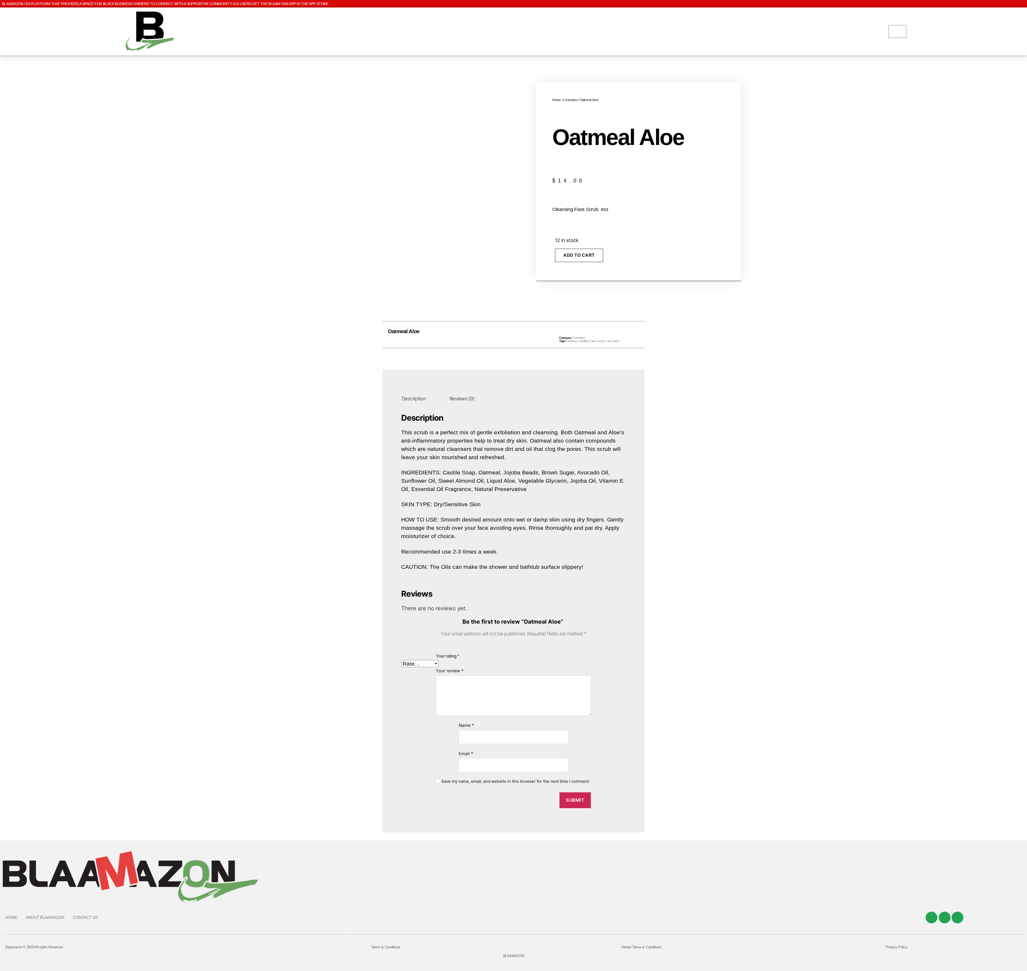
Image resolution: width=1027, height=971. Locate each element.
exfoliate (583, 341)
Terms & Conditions (385, 947)
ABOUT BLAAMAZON (45, 917)
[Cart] (897, 31)
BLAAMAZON (513, 956)
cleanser (571, 341)
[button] (502, 335)
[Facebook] (931, 917)
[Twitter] (945, 917)
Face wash (612, 341)
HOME (11, 917)
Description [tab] (414, 398)
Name (466, 725)
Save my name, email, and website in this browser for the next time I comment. (515, 781)
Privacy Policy (896, 947)
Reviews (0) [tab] (462, 398)
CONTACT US (85, 917)
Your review (449, 670)
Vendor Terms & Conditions (641, 947)
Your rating (447, 656)
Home (556, 100)
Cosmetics (570, 100)
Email (466, 753)
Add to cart (579, 255)
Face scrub (597, 341)
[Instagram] (957, 917)
